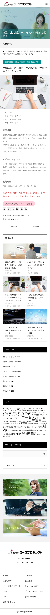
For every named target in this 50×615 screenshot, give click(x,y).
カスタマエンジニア (10, 412)
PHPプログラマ (9, 410)
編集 (31, 430)
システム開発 (35, 415)
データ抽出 (41, 418)
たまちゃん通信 (31, 586)
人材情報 (28, 575)
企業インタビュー (10, 602)
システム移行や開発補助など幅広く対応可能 (35, 298)
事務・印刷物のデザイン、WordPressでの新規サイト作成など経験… (13, 299)
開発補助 (29, 433)
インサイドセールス (9, 357)
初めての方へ (8, 581)
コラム (5, 597)
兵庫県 (24, 423)
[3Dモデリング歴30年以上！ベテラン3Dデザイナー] (36, 251)
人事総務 (17, 423)
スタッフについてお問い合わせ (18, 204)
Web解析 (27, 410)
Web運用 (33, 410)
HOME (5, 575)
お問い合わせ (30, 597)
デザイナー (17, 418)
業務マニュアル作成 (20, 427)
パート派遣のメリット (12, 586)
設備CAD (36, 430)
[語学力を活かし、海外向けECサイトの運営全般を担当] (14, 251)
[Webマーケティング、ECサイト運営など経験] (36, 316)
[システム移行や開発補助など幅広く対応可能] (36, 284)
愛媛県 (11, 427)
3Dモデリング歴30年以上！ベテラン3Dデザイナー (35, 265)
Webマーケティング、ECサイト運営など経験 (35, 330)
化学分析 (30, 423)
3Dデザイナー (7, 408)
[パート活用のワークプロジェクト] (18, 3)
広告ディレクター (39, 423)
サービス (6, 591)
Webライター (15, 219)
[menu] (46, 3)
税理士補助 (25, 430)
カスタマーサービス (38, 412)
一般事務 (29, 421)
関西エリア (6, 386)
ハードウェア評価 (20, 421)
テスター (42, 415)
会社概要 (28, 581)
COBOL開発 (16, 408)
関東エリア (6, 381)
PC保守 (41, 408)
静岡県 (8, 436)
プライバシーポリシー (34, 591)
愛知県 (7, 219)
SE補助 (20, 410)
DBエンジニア (24, 408)
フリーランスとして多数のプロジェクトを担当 (13, 330)
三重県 (37, 420)
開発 (18, 433)
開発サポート (32, 306)
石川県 (40, 427)
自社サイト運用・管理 (22, 62)
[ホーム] (3, 51)
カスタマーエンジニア (24, 412)
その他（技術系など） (35, 273)
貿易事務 (11, 433)
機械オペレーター (32, 427)
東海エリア (34, 62)
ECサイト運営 (33, 408)
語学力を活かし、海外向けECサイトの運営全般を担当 (13, 265)
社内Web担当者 (16, 430)
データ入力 (30, 417)
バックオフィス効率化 (10, 371)
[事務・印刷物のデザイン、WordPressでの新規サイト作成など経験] (14, 284)
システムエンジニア (16, 414)
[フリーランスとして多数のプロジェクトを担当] (14, 316)
